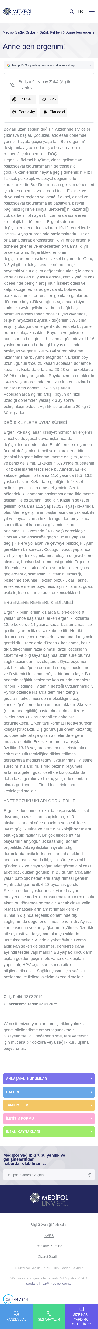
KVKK (49, 1235)
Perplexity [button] (27, 112)
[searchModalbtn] (70, 10)
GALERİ (12, 1092)
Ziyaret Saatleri (49, 1256)
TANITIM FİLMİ (17, 1105)
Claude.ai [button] (57, 112)
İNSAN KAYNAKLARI (23, 1132)
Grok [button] (52, 99)
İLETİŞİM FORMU (20, 1118)
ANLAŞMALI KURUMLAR (26, 1079)
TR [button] (80, 11)
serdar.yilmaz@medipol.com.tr (49, 1283)
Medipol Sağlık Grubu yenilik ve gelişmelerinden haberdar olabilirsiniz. (34, 1159)
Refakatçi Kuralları (49, 1246)
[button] (49, 65)
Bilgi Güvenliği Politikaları (49, 1225)
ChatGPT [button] (26, 99)
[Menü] (92, 11)
